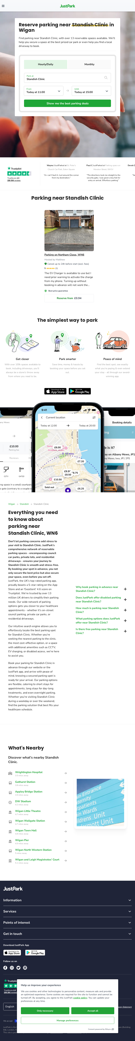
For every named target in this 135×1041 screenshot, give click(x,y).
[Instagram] (12, 968)
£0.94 (69, 298)
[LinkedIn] (25, 968)
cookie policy (80, 997)
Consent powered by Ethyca (99, 1029)
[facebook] (5, 968)
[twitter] (18, 968)
